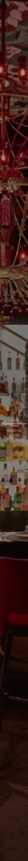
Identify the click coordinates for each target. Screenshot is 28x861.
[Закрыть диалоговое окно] (26, 2)
